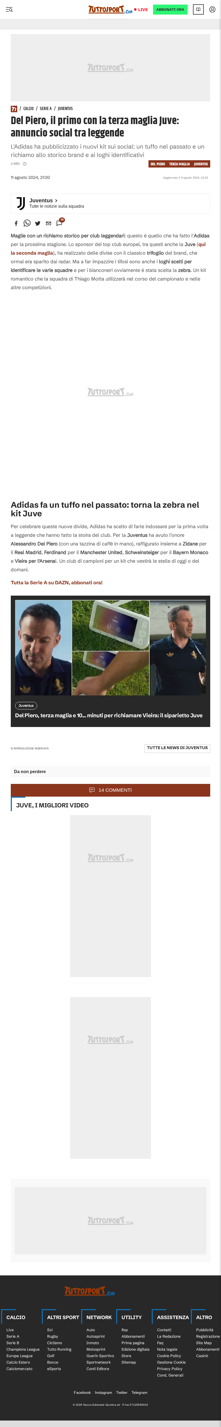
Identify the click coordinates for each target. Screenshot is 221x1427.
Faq (160, 1342)
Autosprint (96, 1336)
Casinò (202, 1355)
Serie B (12, 1342)
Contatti (164, 1329)
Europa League (19, 1355)
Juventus (65, 109)
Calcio (28, 109)
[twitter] (37, 223)
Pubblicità (204, 1329)
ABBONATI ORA (170, 9)
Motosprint (96, 1349)
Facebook (82, 1392)
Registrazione (208, 1336)
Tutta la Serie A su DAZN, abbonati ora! (56, 582)
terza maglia (179, 164)
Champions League (23, 1349)
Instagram (103, 1392)
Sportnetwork (99, 1362)
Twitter (121, 1392)
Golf (50, 1355)
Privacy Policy (169, 1368)
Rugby (52, 1336)
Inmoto (93, 1342)
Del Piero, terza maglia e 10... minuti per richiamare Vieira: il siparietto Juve (109, 715)
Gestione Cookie (171, 1362)
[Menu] (9, 9)
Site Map (204, 1342)
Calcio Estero (18, 1362)
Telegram (139, 1392)
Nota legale (167, 1349)
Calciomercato (19, 1368)
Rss (125, 1329)
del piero (158, 164)
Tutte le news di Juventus (177, 747)
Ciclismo (54, 1342)
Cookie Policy (169, 1355)
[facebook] (16, 223)
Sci (50, 1329)
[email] (48, 223)
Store (126, 1355)
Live (143, 10)
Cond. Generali (170, 1375)
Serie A (46, 109)
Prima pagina (133, 1342)
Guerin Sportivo (100, 1355)
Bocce (52, 1362)
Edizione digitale (136, 1349)
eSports (54, 1368)
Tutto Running (59, 1349)
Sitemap (129, 1362)
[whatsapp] (27, 223)
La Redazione (169, 1336)
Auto (91, 1329)
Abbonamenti (133, 1336)
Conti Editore (98, 1368)
